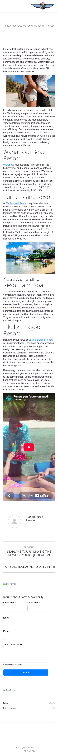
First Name (9, 602)
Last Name (33, 602)
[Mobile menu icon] (5, 6)
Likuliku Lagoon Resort (41, 339)
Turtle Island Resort (16, 203)
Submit (25, 672)
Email (6, 617)
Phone (6, 631)
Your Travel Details (13, 644)
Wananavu (8, 164)
